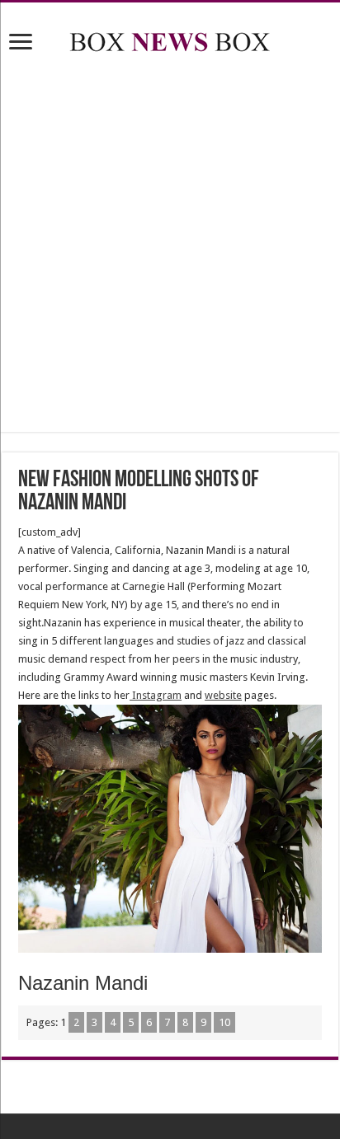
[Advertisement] (170, 245)
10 (224, 1022)
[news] (170, 39)
